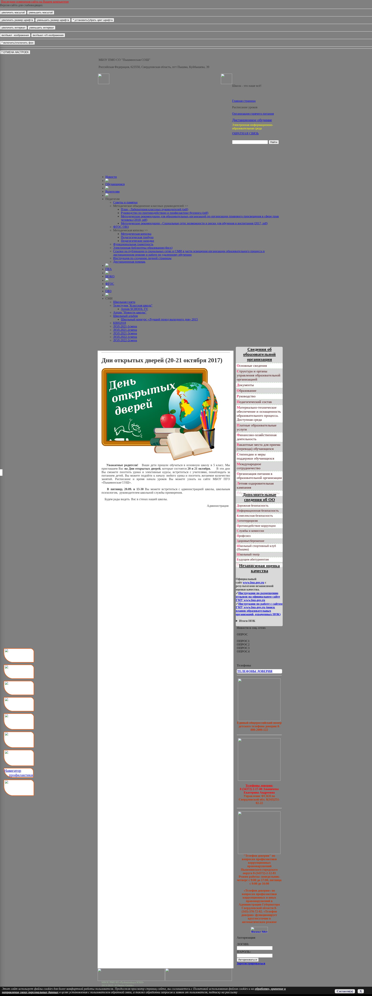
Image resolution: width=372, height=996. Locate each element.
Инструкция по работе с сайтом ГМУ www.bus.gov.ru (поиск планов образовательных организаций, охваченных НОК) (259, 609)
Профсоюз (244, 535)
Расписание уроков (244, 107)
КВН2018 (119, 323)
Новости (111, 176)
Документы (245, 385)
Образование (246, 391)
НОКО (110, 276)
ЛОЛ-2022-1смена (125, 336)
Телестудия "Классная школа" (132, 305)
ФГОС (109, 283)
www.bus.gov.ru (253, 582)
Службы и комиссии (250, 530)
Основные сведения (252, 366)
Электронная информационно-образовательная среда (252, 126)
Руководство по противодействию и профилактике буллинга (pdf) (164, 212)
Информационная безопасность (258, 510)
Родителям (112, 191)
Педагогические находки (137, 240)
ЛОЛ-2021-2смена (125, 329)
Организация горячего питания (253, 113)
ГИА (108, 269)
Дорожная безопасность (252, 505)
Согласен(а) (345, 991)
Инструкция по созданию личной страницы (142, 258)
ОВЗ (108, 291)
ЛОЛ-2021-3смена (125, 333)
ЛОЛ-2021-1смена (125, 326)
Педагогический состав (254, 402)
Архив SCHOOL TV (134, 309)
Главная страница (244, 100)
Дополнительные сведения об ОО (259, 497)
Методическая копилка (136, 233)
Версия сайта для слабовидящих (21, 5)
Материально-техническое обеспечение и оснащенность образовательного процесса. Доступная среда (259, 413)
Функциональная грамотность (133, 244)
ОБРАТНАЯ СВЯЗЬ (245, 133)
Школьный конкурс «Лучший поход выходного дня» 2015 (159, 319)
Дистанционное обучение (252, 120)
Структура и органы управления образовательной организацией (258, 375)
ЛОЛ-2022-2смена (125, 340)
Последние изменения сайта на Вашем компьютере (35, 1)
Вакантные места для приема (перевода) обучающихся (258, 447)
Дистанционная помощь (129, 261)
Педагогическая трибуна (137, 237)
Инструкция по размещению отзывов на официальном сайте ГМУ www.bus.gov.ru (258, 596)
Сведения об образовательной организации (259, 354)
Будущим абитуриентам (253, 559)
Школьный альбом (125, 316)
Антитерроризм (247, 520)
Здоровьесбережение (250, 540)
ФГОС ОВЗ (121, 226)
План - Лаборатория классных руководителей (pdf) (154, 209)
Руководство (246, 396)
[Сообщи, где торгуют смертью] (259, 779)
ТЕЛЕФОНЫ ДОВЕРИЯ (254, 671)
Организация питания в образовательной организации (259, 476)
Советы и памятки (125, 202)
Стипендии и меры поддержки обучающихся (255, 456)
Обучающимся (115, 184)
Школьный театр (248, 554)
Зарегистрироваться (251, 963)
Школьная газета (124, 302)
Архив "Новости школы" (129, 312)
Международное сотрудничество (249, 466)
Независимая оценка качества (259, 568)
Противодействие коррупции (256, 525)
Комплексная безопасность (255, 515)
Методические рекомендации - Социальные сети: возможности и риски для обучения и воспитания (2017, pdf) (194, 223)
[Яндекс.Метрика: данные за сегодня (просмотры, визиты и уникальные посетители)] (259, 930)
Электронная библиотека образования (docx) (142, 247)
